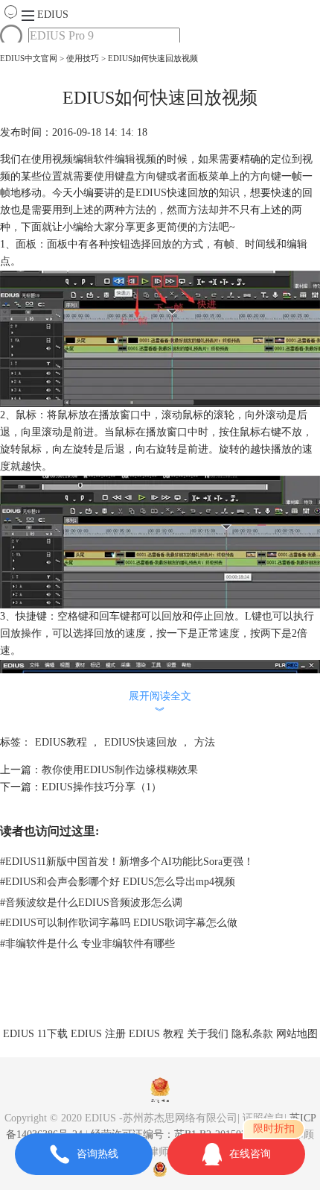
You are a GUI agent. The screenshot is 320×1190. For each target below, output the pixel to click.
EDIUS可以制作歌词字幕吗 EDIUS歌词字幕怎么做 (118, 922)
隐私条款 (252, 1033)
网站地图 (297, 1033)
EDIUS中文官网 (28, 58)
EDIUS (52, 14)
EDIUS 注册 (98, 1033)
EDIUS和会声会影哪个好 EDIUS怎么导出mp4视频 (117, 881)
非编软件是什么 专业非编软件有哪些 (87, 943)
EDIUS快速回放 (140, 742)
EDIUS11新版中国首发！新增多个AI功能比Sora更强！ (127, 861)
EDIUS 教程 (156, 1033)
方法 (204, 742)
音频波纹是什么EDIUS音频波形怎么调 (91, 902)
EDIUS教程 (61, 742)
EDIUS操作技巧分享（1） (101, 787)
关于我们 (207, 1033)
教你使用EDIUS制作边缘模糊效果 (120, 769)
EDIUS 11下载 (35, 1033)
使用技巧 (82, 58)
